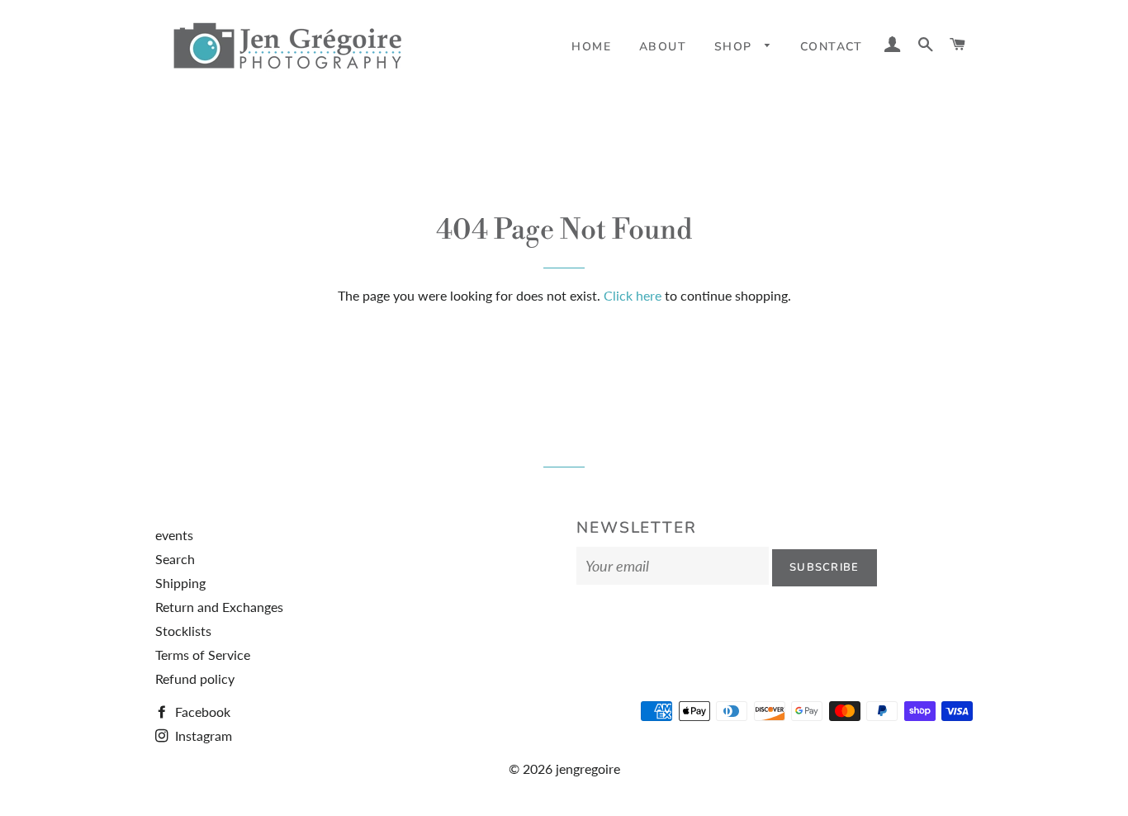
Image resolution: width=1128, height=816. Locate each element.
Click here (632, 295)
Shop (735, 47)
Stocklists (183, 630)
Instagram (202, 735)
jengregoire (588, 768)
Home (591, 47)
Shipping (180, 583)
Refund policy (195, 678)
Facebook (201, 711)
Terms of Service (202, 654)
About (662, 47)
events (174, 535)
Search (175, 559)
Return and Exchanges (219, 606)
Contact (831, 47)
